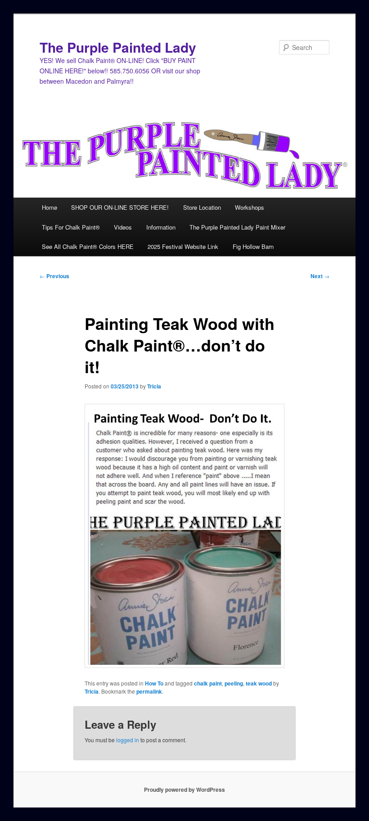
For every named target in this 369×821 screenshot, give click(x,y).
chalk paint (208, 683)
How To (154, 683)
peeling (234, 683)
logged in (127, 740)
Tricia (154, 386)
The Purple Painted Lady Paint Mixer (237, 227)
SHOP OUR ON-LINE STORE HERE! (120, 207)
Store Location (202, 207)
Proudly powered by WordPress (184, 789)
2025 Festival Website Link (183, 246)
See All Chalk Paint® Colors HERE (88, 246)
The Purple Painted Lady (118, 47)
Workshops (249, 207)
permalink (149, 691)
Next (319, 276)
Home (49, 207)
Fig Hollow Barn (253, 246)
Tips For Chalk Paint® (71, 227)
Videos (123, 227)
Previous (54, 276)
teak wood (259, 683)
